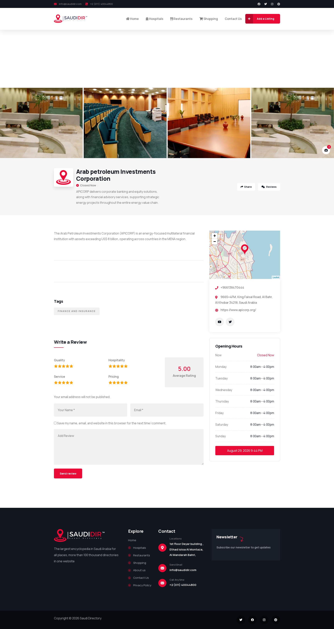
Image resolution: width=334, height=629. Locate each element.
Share (248, 186)
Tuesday (221, 378)
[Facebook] (259, 4)
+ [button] (214, 235)
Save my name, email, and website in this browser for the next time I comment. (111, 423)
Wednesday (223, 390)
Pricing (113, 376)
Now (218, 355)
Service (59, 376)
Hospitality (116, 360)
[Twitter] (265, 4)
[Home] (71, 18)
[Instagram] (272, 4)
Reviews (271, 186)
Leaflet (276, 277)
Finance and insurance (77, 311)
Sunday (220, 436)
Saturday (221, 424)
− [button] (214, 241)
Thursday (222, 401)
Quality (59, 360)
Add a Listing (265, 18)
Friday (219, 413)
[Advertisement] (167, 59)
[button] (326, 123)
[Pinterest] (278, 4)
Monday (221, 367)
